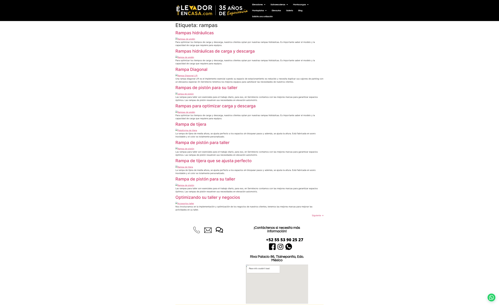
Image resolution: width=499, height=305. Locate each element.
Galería (289, 10)
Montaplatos (258, 10)
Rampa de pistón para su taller (205, 179)
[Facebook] (272, 246)
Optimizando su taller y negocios (207, 197)
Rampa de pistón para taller (202, 142)
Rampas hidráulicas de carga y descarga (215, 51)
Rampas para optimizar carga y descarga (215, 105)
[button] (491, 297)
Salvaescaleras (278, 5)
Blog (300, 10)
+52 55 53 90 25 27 (284, 239)
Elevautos (276, 10)
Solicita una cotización (262, 16)
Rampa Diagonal (191, 69)
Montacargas (299, 5)
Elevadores (257, 5)
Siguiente (318, 215)
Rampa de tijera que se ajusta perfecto (213, 160)
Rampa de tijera (190, 124)
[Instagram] (280, 246)
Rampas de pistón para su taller (206, 87)
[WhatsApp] (288, 246)
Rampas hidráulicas (194, 32)
